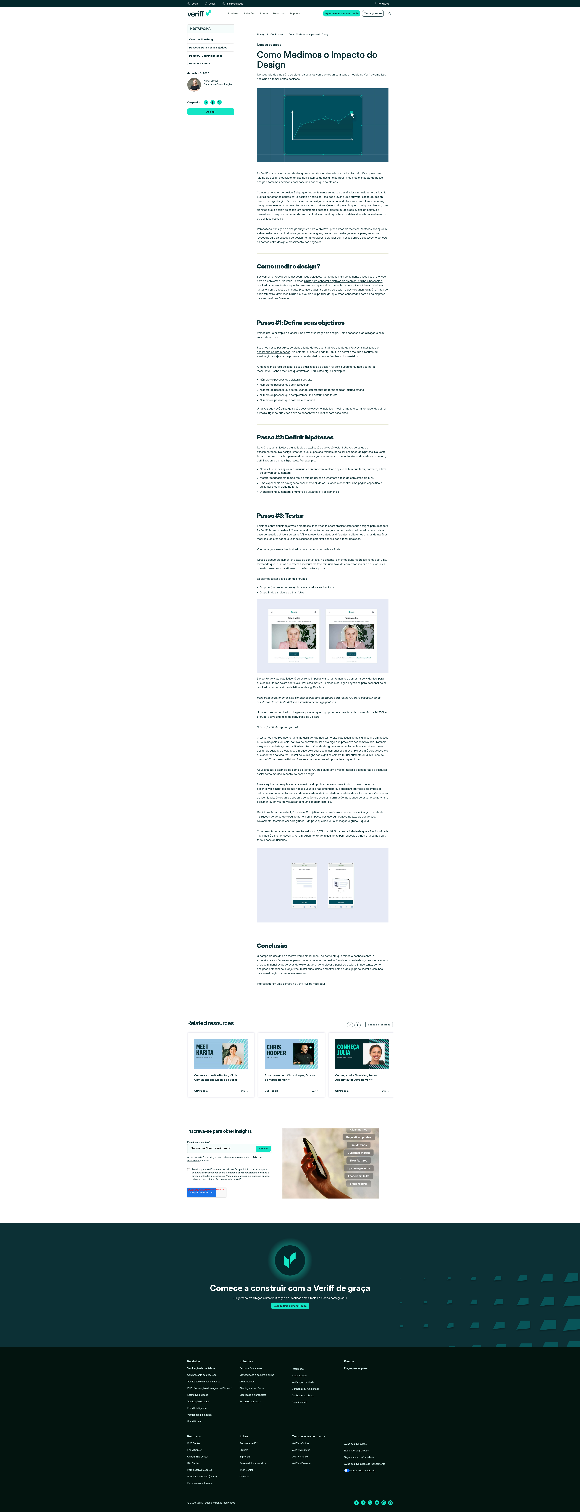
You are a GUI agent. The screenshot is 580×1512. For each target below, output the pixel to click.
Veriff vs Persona (301, 1463)
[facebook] (212, 102)
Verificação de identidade (201, 1368)
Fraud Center (194, 1449)
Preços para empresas (356, 1368)
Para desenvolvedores (199, 1469)
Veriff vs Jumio (300, 1456)
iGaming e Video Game (252, 1388)
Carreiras (244, 1476)
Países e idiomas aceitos (253, 1463)
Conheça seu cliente (303, 1395)
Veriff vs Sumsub (301, 1449)
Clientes (244, 1449)
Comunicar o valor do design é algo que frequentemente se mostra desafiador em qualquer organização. (322, 192)
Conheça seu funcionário (305, 1388)
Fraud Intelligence (197, 1408)
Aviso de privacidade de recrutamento (364, 1463)
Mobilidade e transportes (253, 1394)
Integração (298, 1368)
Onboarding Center (197, 1456)
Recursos (279, 13)
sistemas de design (319, 177)
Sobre (244, 1436)
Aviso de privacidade (355, 1443)
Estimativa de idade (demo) (202, 1476)
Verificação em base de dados (203, 1381)
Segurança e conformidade (359, 1457)
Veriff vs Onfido (300, 1443)
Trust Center (246, 1469)
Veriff (264, 530)
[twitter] (219, 102)
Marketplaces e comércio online (257, 1374)
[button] (350, 1025)
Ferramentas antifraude (200, 1483)
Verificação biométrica (199, 1414)
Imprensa (245, 1456)
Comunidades (247, 1381)
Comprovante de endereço (202, 1374)
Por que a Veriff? (249, 1443)
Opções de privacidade (362, 1470)
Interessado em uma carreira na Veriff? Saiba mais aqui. (291, 983)
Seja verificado (235, 3)
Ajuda (212, 3)
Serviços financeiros (251, 1368)
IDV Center (193, 1463)
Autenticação (299, 1375)
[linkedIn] (206, 102)
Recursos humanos (250, 1401)
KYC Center (193, 1443)
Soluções (249, 13)
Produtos (233, 13)
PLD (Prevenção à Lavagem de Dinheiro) (209, 1388)
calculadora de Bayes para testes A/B (329, 697)
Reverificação (299, 1402)
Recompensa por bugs (356, 1450)
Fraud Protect (194, 1421)
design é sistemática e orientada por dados (323, 173)
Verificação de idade (198, 1401)
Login (195, 3)
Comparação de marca (308, 1436)
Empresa (295, 13)
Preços (264, 13)
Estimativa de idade (197, 1394)
